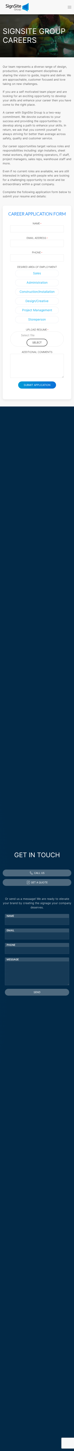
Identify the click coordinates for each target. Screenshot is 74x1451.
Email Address (37, 237)
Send (37, 992)
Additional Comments (37, 351)
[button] (69, 7)
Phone (37, 252)
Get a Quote (39, 882)
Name (37, 223)
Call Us (39, 872)
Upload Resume (37, 329)
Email (10, 930)
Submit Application (37, 384)
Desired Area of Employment (37, 266)
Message (13, 959)
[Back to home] (17, 7)
